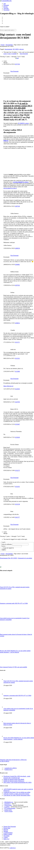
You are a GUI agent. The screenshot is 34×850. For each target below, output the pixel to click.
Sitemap (5, 831)
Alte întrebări (9, 44)
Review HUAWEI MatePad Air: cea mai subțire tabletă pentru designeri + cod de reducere (15, 651)
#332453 (17, 486)
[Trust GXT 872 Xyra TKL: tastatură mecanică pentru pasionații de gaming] (13, 585)
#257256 (17, 64)
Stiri (4, 3)
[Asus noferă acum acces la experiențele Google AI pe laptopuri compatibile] (13, 616)
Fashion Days (8, 769)
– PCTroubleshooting (9, 808)
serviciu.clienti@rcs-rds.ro (21, 182)
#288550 (17, 248)
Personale (6, 5)
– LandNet (6, 806)
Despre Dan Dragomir (9, 826)
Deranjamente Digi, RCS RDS (8, 558)
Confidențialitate (8, 832)
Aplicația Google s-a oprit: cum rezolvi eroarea (16, 793)
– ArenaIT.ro (7, 803)
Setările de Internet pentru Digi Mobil (13, 779)
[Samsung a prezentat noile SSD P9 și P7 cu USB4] (13, 602)
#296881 (17, 264)
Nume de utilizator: (6, 544)
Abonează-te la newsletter (25, 558)
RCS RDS (16, 49)
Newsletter (6, 10)
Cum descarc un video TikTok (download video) (16, 795)
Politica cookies (7, 834)
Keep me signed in (8, 548)
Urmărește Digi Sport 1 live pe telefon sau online (16, 792)
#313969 (17, 371)
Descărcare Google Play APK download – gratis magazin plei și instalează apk (16, 777)
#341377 (17, 517)
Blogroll (5, 829)
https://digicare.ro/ (8, 386)
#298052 (17, 323)
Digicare (5, 140)
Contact (5, 837)
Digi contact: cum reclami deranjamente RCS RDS (17, 782)
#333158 (17, 504)
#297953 (17, 285)
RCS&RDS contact (23, 123)
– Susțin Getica (7, 810)
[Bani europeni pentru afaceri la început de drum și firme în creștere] (13, 633)
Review (5, 6)
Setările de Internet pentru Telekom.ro (13, 781)
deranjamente (8, 49)
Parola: (3, 546)
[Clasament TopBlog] (17, 819)
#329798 (17, 402)
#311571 (17, 342)
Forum (2, 44)
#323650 (17, 389)
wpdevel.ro (12, 848)
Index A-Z (6, 839)
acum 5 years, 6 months (9, 53)
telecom (21, 49)
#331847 (17, 424)
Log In (3, 549)
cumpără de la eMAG (11, 768)
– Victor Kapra (7, 805)
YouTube (6, 8)
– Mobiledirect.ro (8, 802)
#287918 (17, 206)
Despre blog (6, 828)
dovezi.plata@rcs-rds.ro (10, 188)
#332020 (17, 437)
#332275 (17, 470)
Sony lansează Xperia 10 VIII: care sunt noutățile (13, 667)
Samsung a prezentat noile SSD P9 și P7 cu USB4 (14, 603)
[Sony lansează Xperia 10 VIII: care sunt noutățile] (13, 665)
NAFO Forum (8, 811)
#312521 (17, 358)
